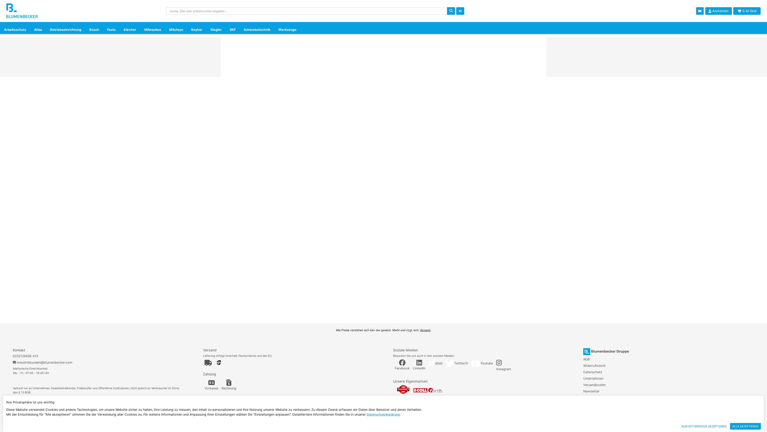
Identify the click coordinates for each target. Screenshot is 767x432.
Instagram (503, 369)
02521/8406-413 (25, 356)
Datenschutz (592, 372)
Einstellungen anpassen (656, 426)
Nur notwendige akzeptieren (704, 426)
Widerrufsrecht (594, 366)
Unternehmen (593, 378)
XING (439, 363)
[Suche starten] (451, 11)
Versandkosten (594, 385)
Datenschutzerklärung (383, 414)
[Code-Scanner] (460, 11)
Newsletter (591, 391)
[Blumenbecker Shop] (43, 11)
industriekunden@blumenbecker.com (44, 362)
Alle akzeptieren (745, 426)
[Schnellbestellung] (700, 11)
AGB (586, 359)
